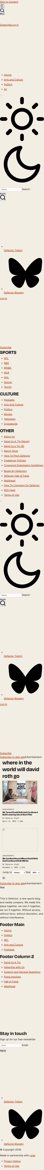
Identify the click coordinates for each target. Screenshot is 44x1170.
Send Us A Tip (12, 962)
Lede (32, 1155)
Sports (7, 74)
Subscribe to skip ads (12, 757)
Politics (8, 84)
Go (4, 878)
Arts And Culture (13, 404)
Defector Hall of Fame (16, 475)
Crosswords (10, 423)
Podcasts (9, 399)
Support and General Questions (22, 972)
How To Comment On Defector (21, 485)
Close (2, 888)
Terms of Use (11, 494)
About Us (9, 436)
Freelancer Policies (15, 460)
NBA (6, 363)
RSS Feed (9, 490)
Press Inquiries (12, 976)
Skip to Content (9, 1)
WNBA (7, 367)
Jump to (7, 872)
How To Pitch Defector (17, 455)
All (5, 89)
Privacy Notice (12, 1161)
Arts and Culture (13, 79)
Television (10, 418)
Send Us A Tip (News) (16, 441)
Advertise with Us (14, 967)
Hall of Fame (11, 981)
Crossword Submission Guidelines (23, 465)
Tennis (7, 387)
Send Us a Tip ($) (14, 446)
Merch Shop (11, 450)
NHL (6, 377)
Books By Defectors (15, 471)
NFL (6, 358)
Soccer (8, 382)
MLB (6, 372)
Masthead (9, 480)
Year (28, 872)
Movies (8, 414)
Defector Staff (12, 818)
